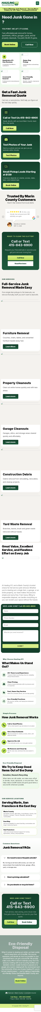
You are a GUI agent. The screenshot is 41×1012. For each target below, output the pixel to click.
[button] (37, 3)
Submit (20, 646)
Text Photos (11, 155)
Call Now (10, 128)
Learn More (10, 347)
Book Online (11, 185)
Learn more (10, 396)
